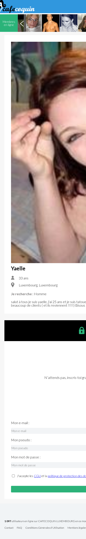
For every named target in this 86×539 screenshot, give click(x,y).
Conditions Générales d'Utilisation (44, 527)
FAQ (19, 527)
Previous (22, 23)
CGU (37, 476)
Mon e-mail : (20, 423)
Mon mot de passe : (26, 457)
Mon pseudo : (21, 440)
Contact (8, 527)
